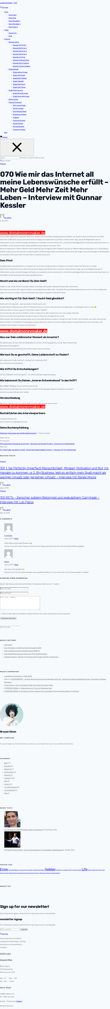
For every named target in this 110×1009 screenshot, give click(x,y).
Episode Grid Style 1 (19, 45)
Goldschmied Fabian (38, 870)
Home (6, 12)
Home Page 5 (13, 27)
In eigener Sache (76, 870)
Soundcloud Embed (19, 111)
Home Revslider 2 (15, 24)
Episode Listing (14, 42)
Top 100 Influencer (10, 787)
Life (84, 869)
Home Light (13, 15)
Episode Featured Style (21, 60)
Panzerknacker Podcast (6, 873)
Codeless (19, 1001)
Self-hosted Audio (19, 105)
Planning (7, 775)
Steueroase (43, 873)
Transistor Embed (19, 130)
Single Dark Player (19, 84)
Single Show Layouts (16, 90)
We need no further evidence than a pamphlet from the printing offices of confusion (50, 691)
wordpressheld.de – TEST (8, 3)
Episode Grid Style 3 (20, 51)
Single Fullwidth (18, 81)
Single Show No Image (20, 93)
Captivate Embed (19, 120)
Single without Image (20, 72)
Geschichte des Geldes (26, 870)
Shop (10, 36)
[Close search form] (17, 147)
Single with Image (19, 75)
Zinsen (49, 873)
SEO (5, 781)
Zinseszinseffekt (55, 873)
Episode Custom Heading (21, 66)
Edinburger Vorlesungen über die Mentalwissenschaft (18, 433)
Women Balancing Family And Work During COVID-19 (22, 651)
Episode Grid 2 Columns (21, 63)
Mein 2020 (102, 870)
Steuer (16, 873)
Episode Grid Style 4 (20, 54)
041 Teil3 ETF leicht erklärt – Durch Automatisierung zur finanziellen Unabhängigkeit (33, 850)
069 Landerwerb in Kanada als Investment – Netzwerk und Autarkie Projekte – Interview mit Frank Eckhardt (37, 444)
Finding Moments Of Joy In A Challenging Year (36, 688)
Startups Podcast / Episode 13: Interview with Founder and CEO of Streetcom (31, 657)
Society (7, 784)
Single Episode (13, 69)
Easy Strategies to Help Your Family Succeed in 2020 (22, 648)
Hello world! (8, 645)
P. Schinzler (8, 536)
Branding (7, 766)
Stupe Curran (9, 685)
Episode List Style (19, 57)
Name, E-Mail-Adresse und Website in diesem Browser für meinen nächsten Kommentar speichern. (36, 614)
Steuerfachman (30, 873)
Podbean (16, 117)
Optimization (8, 772)
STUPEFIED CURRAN (11, 688)
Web (5, 793)
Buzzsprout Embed (19, 114)
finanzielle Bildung (13, 870)
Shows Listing (13, 99)
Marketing (7, 769)
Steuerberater (22, 873)
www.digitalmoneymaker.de (22, 233)
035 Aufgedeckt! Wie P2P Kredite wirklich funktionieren (23, 830)
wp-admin (7, 218)
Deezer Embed (18, 123)
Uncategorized (9, 790)
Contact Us (13, 33)
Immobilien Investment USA (63, 870)
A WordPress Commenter (13, 676)
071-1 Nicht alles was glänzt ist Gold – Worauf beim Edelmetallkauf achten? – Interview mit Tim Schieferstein (38, 450)
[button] (4, 137)
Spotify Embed (18, 108)
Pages (6, 30)
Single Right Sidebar (20, 78)
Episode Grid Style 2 (20, 48)
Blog (5, 133)
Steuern (37, 873)
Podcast (7, 39)
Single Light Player (19, 87)
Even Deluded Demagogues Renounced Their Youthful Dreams (25, 654)
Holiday (50, 869)
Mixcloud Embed (18, 127)
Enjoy (4, 869)
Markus (6, 562)
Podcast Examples (15, 102)
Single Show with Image (21, 96)
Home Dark (12, 18)
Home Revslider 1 (14, 21)
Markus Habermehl (93, 870)
